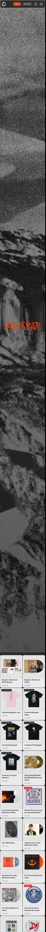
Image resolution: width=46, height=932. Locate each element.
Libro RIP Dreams (11, 834)
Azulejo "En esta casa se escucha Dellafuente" (34, 801)
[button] (41, 4)
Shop (17, 4)
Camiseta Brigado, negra (34, 704)
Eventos (27, 4)
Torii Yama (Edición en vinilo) (11, 899)
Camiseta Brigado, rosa (11, 704)
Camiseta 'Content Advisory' (11, 768)
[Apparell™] (4, 4)
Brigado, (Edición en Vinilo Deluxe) (11, 671)
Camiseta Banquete (11, 735)
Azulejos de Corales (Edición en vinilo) (11, 867)
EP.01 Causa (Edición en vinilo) (34, 867)
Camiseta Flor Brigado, (34, 735)
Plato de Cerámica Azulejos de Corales (34, 899)
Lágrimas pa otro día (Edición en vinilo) (34, 834)
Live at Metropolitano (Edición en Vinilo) (11, 801)
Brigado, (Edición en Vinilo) (34, 671)
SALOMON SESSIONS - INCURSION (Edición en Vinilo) (34, 768)
